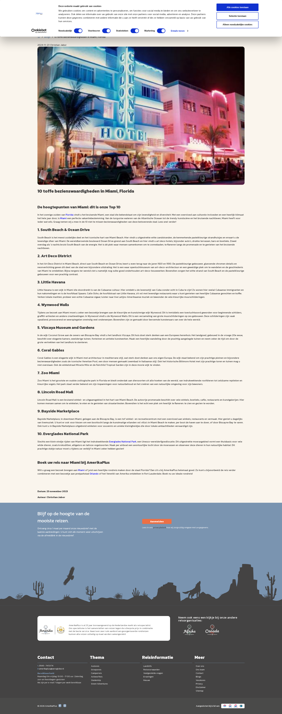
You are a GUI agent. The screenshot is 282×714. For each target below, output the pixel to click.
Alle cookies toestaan (238, 7)
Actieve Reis (97, 676)
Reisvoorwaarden (151, 669)
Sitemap (199, 690)
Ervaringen (148, 676)
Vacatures (200, 680)
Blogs (47, 37)
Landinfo (147, 666)
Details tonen (177, 31)
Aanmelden (157, 521)
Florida (69, 214)
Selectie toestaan (237, 16)
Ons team (200, 669)
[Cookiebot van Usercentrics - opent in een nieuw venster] (39, 31)
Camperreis (96, 673)
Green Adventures (99, 683)
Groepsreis (96, 669)
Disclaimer (201, 687)
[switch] (106, 30)
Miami (63, 218)
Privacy (199, 683)
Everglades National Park (122, 441)
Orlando (94, 473)
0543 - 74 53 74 (46, 665)
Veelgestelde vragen (153, 673)
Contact (199, 673)
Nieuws (146, 680)
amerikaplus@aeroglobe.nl (51, 668)
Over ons (200, 666)
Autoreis (95, 666)
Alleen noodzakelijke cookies (237, 24)
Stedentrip (96, 680)
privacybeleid (159, 527)
